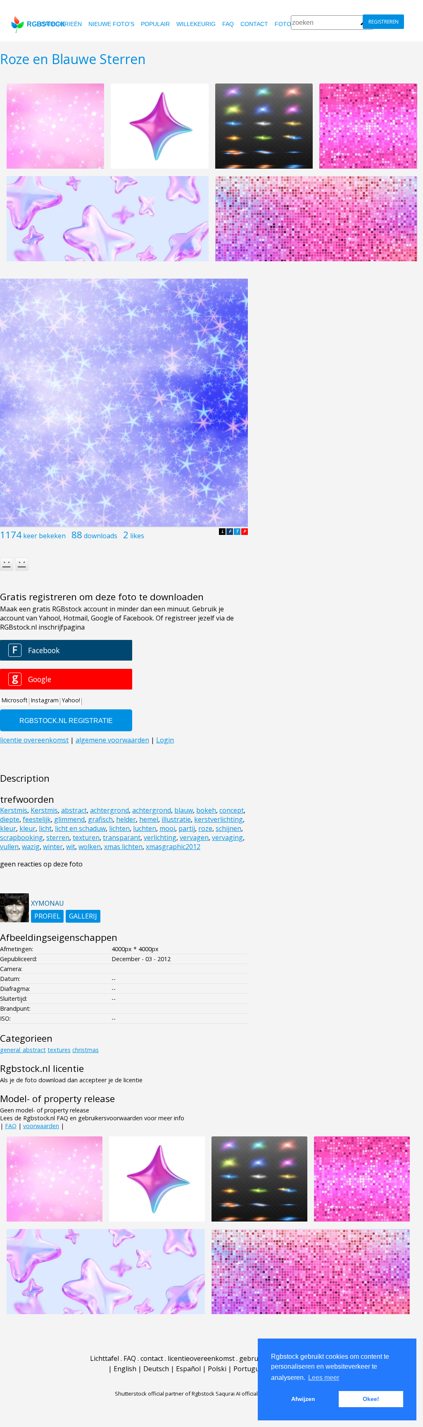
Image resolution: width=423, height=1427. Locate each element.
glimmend (69, 819)
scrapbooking (21, 837)
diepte (9, 819)
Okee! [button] (371, 1399)
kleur (8, 828)
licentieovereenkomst (201, 1358)
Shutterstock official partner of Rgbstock (164, 1393)
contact (254, 24)
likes (137, 535)
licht (45, 828)
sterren (57, 837)
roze (205, 828)
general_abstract (23, 1050)
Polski (217, 1368)
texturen (86, 837)
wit (70, 846)
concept (231, 810)
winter (53, 846)
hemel (148, 819)
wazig (31, 846)
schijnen (228, 828)
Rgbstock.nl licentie (42, 1068)
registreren (383, 21)
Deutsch (156, 1368)
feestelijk (37, 819)
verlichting (160, 837)
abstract (74, 810)
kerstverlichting (218, 819)
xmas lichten (123, 846)
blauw (183, 810)
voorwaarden (41, 1126)
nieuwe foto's (111, 24)
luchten (144, 828)
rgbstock (46, 24)
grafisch (100, 819)
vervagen (194, 837)
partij (186, 828)
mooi (167, 828)
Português (249, 1368)
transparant (121, 837)
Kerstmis (13, 810)
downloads (100, 535)
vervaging (227, 837)
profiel (47, 916)
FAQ (228, 24)
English (125, 1368)
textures (59, 1050)
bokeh (206, 810)
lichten (119, 828)
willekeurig (196, 24)
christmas (85, 1050)
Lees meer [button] (323, 1377)
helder (126, 819)
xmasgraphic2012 (173, 846)
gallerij (83, 916)
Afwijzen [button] (303, 1399)
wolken (89, 846)
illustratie (176, 819)
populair (155, 24)
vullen (9, 846)
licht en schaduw (80, 828)
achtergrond (109, 810)
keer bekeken (44, 535)
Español (188, 1368)
